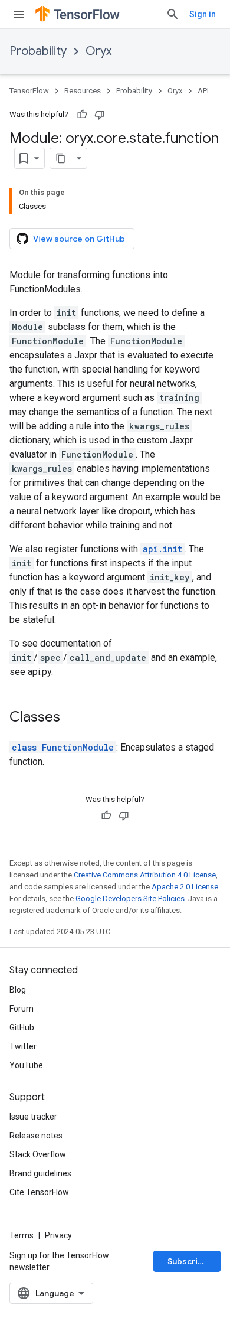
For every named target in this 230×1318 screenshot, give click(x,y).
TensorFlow (29, 90)
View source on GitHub (79, 238)
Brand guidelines (40, 1173)
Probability (38, 51)
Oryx (98, 51)
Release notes (36, 1135)
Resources (82, 90)
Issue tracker (33, 1116)
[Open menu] (19, 14)
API (203, 90)
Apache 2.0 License (185, 886)
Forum (21, 1008)
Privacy (58, 1235)
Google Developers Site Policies (130, 898)
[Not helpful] (100, 114)
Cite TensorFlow (39, 1192)
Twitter (23, 1046)
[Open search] (173, 14)
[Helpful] (82, 114)
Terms (21, 1235)
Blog (17, 989)
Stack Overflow (37, 1154)
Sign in (202, 14)
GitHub (21, 1027)
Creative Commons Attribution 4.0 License (145, 874)
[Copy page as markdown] (60, 158)
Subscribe (187, 1261)
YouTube (26, 1065)
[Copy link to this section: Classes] (72, 718)
